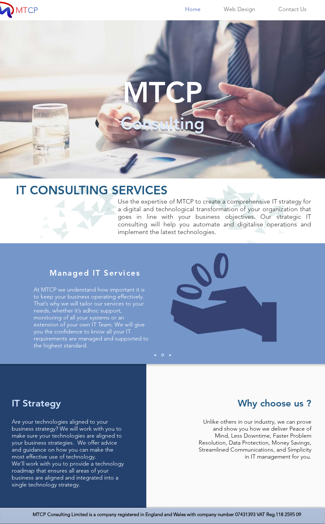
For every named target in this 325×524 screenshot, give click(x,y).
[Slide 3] (169, 355)
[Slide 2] (162, 355)
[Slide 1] (155, 355)
